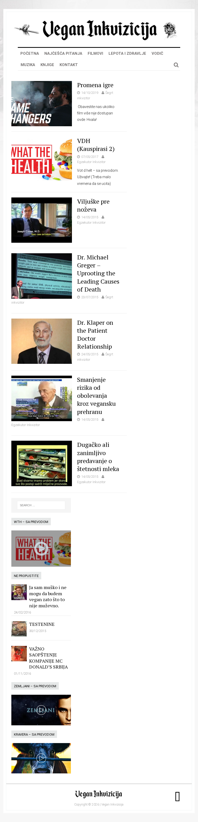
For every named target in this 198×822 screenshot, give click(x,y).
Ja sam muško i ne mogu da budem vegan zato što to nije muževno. (48, 596)
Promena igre (95, 85)
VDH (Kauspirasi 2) (96, 145)
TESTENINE (42, 624)
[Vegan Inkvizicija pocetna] (99, 39)
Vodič (157, 53)
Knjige (47, 64)
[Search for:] (41, 505)
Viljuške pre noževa (93, 205)
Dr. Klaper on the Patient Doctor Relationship (95, 334)
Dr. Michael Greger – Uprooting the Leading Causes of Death (98, 273)
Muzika (28, 64)
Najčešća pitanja (63, 53)
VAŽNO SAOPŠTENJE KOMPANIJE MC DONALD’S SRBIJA (48, 658)
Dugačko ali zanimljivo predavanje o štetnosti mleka (98, 456)
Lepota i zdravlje (127, 53)
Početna (29, 53)
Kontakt (69, 64)
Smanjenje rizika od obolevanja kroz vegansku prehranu (96, 395)
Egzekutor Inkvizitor (91, 162)
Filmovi (95, 53)
